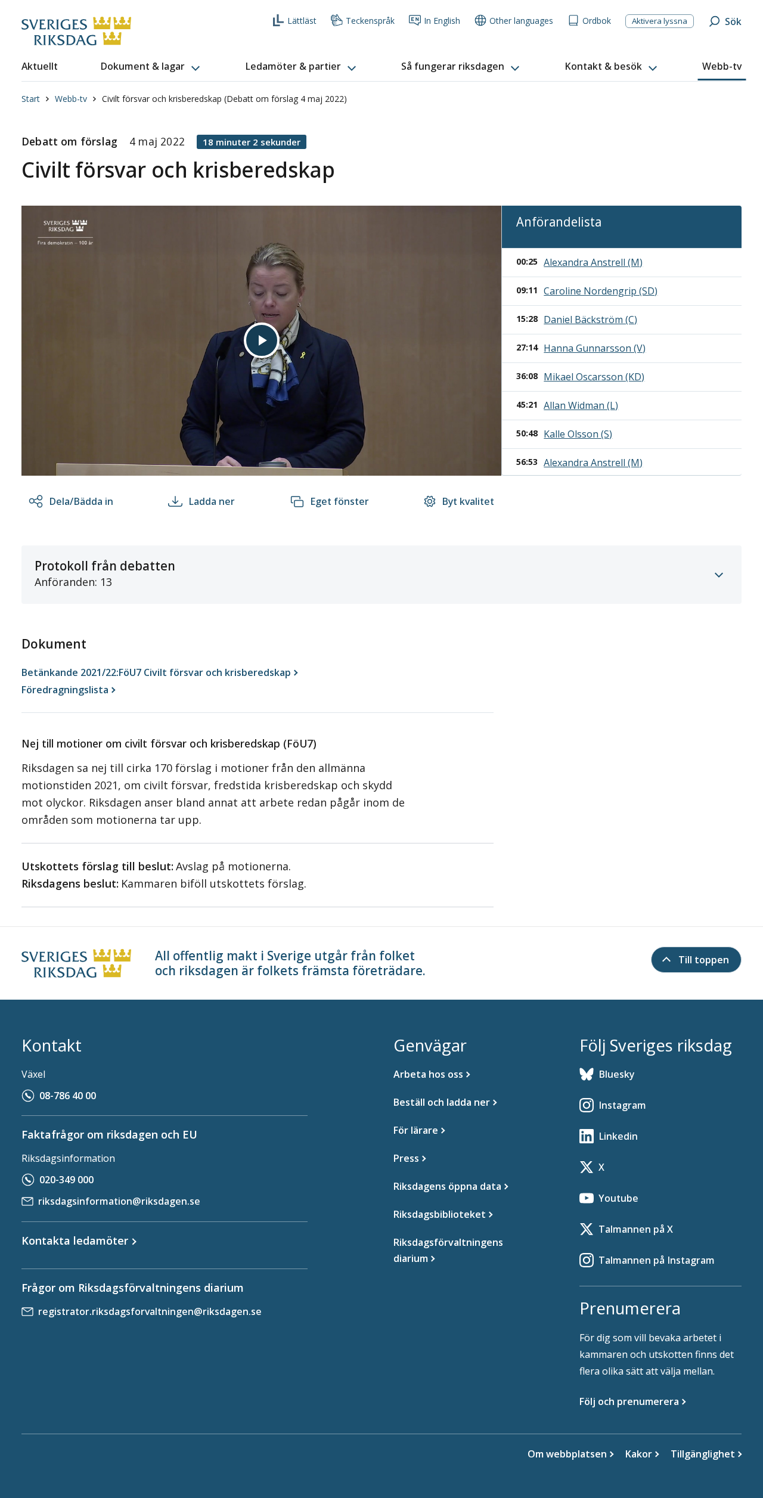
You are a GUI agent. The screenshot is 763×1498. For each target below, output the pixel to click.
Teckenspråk (370, 20)
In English (442, 20)
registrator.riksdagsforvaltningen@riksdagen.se (150, 1311)
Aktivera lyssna (659, 20)
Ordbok (596, 20)
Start (30, 98)
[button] (151, 66)
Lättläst (302, 20)
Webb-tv (71, 98)
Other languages (521, 20)
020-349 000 (66, 1179)
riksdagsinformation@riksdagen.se (119, 1201)
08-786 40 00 (67, 1095)
